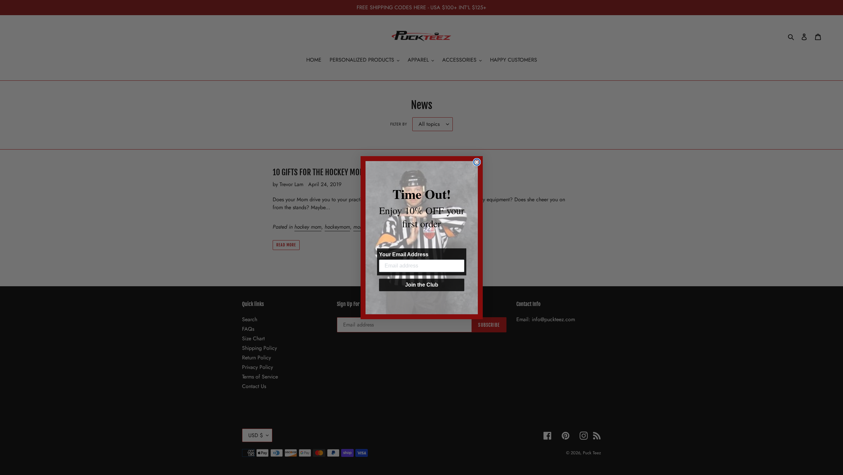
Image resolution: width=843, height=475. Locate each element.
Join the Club (421, 285)
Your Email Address (403, 254)
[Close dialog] (477, 162)
